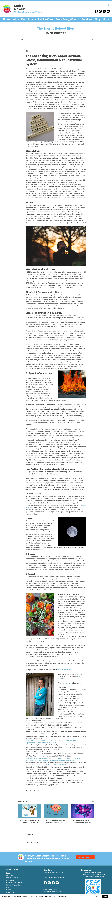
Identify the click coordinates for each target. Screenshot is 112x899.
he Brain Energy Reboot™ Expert (29, 12)
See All (93, 801)
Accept (105, 896)
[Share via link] (38, 790)
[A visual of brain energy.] (82, 811)
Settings (97, 896)
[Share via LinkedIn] (34, 790)
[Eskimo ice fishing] (29, 811)
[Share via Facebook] (26, 790)
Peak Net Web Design (56, 891)
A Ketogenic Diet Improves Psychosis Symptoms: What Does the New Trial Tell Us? (55, 821)
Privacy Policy (64, 896)
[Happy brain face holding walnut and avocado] (56, 811)
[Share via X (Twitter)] (30, 790)
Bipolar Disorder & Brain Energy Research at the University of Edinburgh (81, 821)
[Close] (110, 896)
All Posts (20, 40)
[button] (109, 4)
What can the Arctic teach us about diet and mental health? (29, 821)
